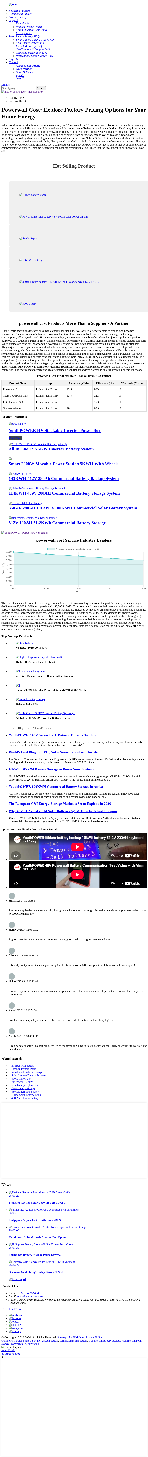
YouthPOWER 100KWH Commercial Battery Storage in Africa (56, 786)
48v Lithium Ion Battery (25, 1091)
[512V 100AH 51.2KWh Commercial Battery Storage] (34, 517)
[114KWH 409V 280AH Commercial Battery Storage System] (37, 488)
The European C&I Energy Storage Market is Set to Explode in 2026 (60, 804)
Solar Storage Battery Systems (28, 1075)
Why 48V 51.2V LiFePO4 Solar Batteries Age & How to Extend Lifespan (63, 811)
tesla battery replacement (25, 1085)
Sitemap (61, 1337)
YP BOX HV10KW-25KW (31, 647)
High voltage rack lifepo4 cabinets (36, 661)
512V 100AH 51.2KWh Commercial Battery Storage (57, 522)
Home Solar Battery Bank (26, 1094)
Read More (15, 438)
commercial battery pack (25, 1343)
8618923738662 (10, 1353)
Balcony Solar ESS (27, 704)
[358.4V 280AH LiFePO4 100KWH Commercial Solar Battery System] (25, 503)
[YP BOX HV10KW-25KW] (24, 643)
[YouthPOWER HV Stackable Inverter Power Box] (17, 423)
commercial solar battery (73, 1340)
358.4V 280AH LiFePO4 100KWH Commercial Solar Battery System (73, 508)
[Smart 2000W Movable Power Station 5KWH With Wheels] (11, 458)
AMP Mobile (76, 1337)
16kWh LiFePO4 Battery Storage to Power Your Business (51, 769)
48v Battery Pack (21, 1078)
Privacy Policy (94, 1337)
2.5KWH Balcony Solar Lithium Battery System (44, 675)
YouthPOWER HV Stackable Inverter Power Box (55, 430)
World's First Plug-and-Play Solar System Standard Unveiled (54, 752)
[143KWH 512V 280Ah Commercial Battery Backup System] (22, 473)
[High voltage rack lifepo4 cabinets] (39, 657)
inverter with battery (22, 1065)
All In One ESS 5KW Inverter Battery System (51, 449)
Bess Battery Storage (23, 1088)
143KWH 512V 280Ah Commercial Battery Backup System (64, 478)
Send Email (8, 1350)
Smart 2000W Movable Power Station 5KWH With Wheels (63, 463)
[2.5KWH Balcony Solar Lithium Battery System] (30, 671)
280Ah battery (50, 1340)
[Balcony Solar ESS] (30, 699)
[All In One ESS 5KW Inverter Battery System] (38, 444)
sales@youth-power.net (30, 1296)
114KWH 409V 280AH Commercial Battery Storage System (64, 493)
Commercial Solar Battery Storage (20, 1340)
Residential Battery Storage (26, 1072)
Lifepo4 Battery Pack (23, 1068)
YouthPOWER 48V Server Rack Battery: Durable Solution (52, 735)
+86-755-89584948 (29, 1293)
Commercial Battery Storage (105, 1340)
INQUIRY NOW (11, 1308)
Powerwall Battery (22, 1081)
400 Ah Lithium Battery (25, 1098)
